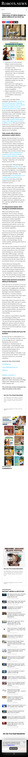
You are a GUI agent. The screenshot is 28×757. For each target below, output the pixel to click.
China (14, 378)
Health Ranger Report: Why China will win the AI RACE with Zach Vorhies (16, 602)
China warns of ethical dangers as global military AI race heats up (15, 636)
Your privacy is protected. (8, 408)
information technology (19, 380)
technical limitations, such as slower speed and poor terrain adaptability (13, 177)
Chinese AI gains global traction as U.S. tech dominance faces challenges (16, 706)
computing (19, 378)
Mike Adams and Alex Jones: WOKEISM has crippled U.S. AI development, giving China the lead (16, 595)
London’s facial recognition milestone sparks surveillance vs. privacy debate (16, 677)
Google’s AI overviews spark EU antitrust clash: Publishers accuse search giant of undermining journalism (15, 699)
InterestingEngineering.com (10, 367)
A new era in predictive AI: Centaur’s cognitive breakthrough (15, 671)
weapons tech (10, 383)
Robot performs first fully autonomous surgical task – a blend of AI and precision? (16, 691)
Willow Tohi (11, 19)
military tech (5, 381)
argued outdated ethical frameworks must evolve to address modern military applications (12, 154)
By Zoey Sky (15, 646)
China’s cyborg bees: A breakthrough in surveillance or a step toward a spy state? (16, 630)
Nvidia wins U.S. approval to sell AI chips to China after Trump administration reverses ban (15, 623)
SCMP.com (5, 370)
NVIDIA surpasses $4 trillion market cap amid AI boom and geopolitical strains (16, 658)
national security (14, 381)
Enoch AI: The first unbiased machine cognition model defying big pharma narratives (16, 684)
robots (4, 383)
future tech (5, 380)
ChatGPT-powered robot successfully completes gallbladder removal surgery (16, 651)
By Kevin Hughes (16, 598)
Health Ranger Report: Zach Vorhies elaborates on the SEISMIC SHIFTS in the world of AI (16, 665)
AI (11, 378)
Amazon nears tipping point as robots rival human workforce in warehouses (16, 717)
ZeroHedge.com (6, 364)
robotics (21, 381)
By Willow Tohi (15, 638)
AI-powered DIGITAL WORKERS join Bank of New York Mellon (15, 711)
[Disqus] (14, 489)
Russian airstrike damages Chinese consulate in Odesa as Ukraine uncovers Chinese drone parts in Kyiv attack (16, 643)
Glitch (10, 380)
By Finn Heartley (16, 686)
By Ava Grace (15, 632)
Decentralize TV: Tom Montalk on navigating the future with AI (15, 607)
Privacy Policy (11, 745)
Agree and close (13, 748)
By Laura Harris (15, 719)
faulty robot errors (17, 166)
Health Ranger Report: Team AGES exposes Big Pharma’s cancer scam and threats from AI (15, 724)
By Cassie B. (15, 618)
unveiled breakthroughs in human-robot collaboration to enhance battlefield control (13, 121)
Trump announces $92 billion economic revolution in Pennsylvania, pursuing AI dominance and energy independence (16, 615)
